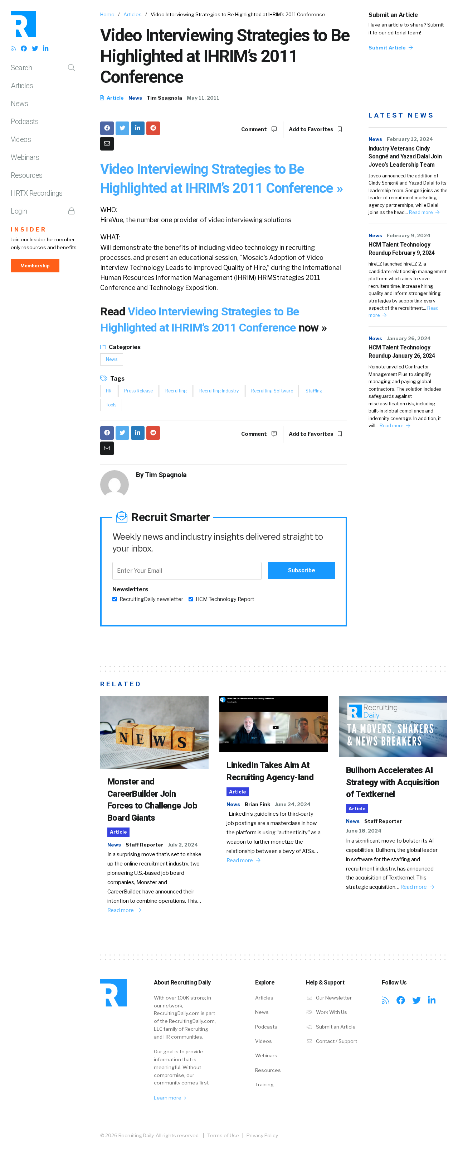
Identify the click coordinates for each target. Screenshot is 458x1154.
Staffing (314, 391)
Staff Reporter (144, 845)
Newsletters (130, 589)
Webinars (25, 157)
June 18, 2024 (363, 831)
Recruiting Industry (219, 391)
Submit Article (388, 48)
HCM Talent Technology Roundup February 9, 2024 (401, 248)
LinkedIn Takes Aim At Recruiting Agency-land (269, 771)
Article (115, 98)
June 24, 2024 (293, 804)
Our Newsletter (333, 998)
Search (21, 67)
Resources (27, 175)
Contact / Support (336, 1041)
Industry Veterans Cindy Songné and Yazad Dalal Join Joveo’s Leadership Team (405, 156)
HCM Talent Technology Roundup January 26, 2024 (402, 351)
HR (109, 391)
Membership (35, 265)
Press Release (138, 391)
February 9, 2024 (408, 235)
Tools (111, 404)
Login (19, 211)
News (19, 103)
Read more (421, 212)
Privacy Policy (262, 1135)
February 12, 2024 (410, 139)
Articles (22, 85)
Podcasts (24, 121)
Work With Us (331, 1012)
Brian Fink (257, 804)
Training (264, 1084)
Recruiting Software (272, 391)
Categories (124, 347)
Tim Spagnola (164, 98)
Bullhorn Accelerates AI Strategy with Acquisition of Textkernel (392, 782)
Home (107, 14)
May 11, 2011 (203, 98)
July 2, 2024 (183, 845)
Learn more (168, 1098)
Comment (254, 129)
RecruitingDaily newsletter (151, 599)
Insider (29, 229)
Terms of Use (223, 1135)
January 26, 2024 (409, 338)
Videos (21, 139)
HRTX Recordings (37, 193)
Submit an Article (393, 14)
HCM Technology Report (225, 599)
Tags (117, 378)
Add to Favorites (311, 129)
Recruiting (176, 391)
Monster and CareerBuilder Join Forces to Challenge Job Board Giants (152, 800)
